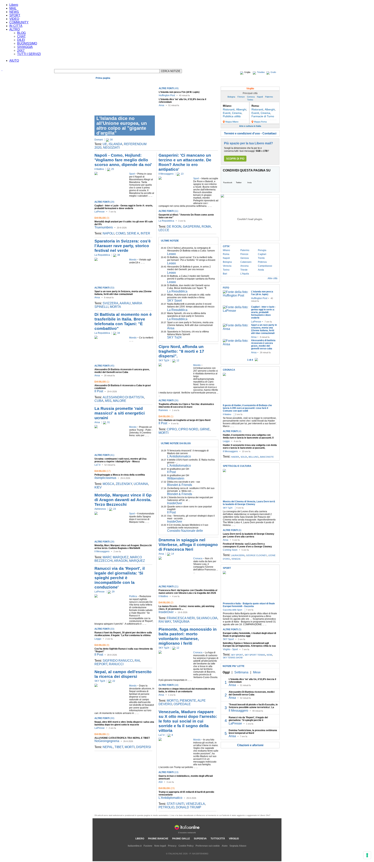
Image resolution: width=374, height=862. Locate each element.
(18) (168, 685)
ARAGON (121, 560)
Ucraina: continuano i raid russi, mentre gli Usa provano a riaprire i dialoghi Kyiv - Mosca (120, 460)
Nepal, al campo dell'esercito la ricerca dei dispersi (123, 674)
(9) (101, 645)
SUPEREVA (200, 838)
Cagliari (262, 254)
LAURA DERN (237, 555)
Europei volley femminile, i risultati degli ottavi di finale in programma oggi (249, 634)
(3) (101, 218)
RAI (137, 660)
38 (118, 255)
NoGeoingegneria (106, 741)
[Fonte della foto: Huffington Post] (236, 295)
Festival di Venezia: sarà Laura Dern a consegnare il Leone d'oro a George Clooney (247, 545)
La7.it (97, 464)
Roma (226, 254)
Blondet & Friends (179, 484)
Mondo (124, 82)
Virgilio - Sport (230, 649)
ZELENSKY (124, 484)
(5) (232, 629)
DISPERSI (143, 747)
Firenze (241, 97)
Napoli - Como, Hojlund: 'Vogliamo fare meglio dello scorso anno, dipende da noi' (123, 160)
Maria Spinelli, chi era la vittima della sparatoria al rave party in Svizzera (186, 314)
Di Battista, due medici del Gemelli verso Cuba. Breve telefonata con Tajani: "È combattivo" (188, 288)
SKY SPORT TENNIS (255, 655)
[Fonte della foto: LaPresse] (236, 310)
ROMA (206, 226)
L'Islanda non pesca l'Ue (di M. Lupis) (179, 92)
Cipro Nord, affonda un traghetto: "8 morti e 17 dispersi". (181, 351)
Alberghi (241, 109)
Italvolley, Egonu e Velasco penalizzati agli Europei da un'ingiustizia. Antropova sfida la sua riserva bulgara (249, 646)
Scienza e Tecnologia (181, 82)
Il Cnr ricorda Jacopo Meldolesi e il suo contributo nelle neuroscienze (187, 526)
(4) (232, 431)
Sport (165, 82)
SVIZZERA (110, 303)
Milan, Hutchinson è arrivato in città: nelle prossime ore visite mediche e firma (189, 296)
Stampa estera (270, 82)
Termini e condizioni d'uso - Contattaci (250, 133)
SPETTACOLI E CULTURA (237, 466)
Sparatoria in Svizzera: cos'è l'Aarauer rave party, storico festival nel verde (122, 246)
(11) (168, 211)
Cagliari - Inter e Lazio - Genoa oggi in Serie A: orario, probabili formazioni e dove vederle (123, 207)
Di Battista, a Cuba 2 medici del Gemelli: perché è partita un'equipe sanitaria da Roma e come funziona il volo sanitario (191, 279)
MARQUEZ (137, 560)
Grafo (273, 72)
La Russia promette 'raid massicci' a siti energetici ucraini (119, 413)
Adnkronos (100, 509)
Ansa (161, 105)
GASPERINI (191, 226)
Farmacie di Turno (262, 116)
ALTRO (14, 29)
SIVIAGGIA (25, 47)
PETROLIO (166, 807)
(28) (104, 541)
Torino (250, 100)
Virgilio (250, 88)
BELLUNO (253, 457)
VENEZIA (235, 559)
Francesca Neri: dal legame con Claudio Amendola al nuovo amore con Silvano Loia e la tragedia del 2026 (188, 591)
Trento (261, 258)
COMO (120, 233)
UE (105, 144)
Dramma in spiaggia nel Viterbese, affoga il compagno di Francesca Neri (188, 544)
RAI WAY (165, 621)
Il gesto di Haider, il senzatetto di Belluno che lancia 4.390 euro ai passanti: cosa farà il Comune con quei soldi (247, 408)
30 (111, 139)
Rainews (163, 410)
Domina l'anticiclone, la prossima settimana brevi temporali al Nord (253, 731)
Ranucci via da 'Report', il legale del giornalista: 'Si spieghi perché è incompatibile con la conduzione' (119, 577)
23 (114, 509)
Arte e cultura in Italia (250, 126)
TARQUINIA (181, 621)
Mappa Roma (260, 122)
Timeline (261, 72)
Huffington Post (167, 95)
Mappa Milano (231, 122)
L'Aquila (244, 273)
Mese (257, 672)
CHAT (21, 36)
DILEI (21, 40)
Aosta (261, 269)
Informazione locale (247, 82)
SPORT (14, 15)
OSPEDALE (182, 704)
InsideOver (174, 503)
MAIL (13, 8)
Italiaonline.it (135, 845)
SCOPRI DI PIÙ (235, 158)
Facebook (227, 182)
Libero (13, 4)
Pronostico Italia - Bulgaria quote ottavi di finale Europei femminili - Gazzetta (249, 605)
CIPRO (172, 429)
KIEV (98, 487)
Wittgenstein (175, 478)
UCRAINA (141, 484)
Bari (225, 273)
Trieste (244, 269)
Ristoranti (229, 109)
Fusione (148, 845)
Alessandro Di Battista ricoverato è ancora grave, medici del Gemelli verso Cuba (122, 371)
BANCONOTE (267, 457)
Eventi (226, 113)
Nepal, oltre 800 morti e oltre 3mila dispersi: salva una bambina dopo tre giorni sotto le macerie (124, 723)
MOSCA (108, 484)
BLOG (21, 33)
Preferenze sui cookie (208, 845)
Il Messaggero (101, 551)
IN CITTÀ (15, 26)
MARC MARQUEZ (116, 557)
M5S (108, 400)
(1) (101, 381)
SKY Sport (174, 300)
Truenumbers (103, 227)
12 (177, 360)
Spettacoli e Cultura (149, 82)
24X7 (21, 50)
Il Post (98, 391)
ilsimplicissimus (105, 477)
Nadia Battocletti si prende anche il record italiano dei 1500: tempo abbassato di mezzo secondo (190, 307)
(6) (232, 530)
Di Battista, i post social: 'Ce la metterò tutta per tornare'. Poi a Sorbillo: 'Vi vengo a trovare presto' (191, 260)
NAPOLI (108, 233)
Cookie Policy (186, 845)
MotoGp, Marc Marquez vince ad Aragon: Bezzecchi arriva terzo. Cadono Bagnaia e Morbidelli (123, 547)
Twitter (239, 182)
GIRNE (205, 429)
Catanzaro (245, 262)
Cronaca (101, 82)
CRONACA (229, 369)
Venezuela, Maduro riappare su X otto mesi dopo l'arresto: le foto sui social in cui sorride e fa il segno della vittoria (188, 721)
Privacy (172, 845)
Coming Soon (230, 550)
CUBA (98, 400)
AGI (160, 782)
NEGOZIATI (111, 147)
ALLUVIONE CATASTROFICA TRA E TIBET (122, 738)
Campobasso (265, 266)
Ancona (244, 266)
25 (112, 169)
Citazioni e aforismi (250, 745)
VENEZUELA (195, 803)
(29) (104, 202)
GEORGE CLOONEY (256, 555)
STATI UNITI (175, 803)
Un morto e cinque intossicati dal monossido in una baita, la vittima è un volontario (187, 690)
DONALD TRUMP (188, 807)
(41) (104, 455)
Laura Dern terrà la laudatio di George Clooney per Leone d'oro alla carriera (248, 535)
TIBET (119, 747)
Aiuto (225, 845)
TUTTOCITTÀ (218, 838)
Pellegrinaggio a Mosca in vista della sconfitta (119, 474)
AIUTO (14, 60)
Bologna (231, 97)
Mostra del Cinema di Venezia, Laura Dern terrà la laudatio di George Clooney (249, 503)
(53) (104, 287)
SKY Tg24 (99, 681)
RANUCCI (116, 664)
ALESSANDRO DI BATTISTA (123, 397)
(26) (168, 400)
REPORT (100, 664)
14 (172, 553)
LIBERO (139, 838)
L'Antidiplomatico (179, 456)
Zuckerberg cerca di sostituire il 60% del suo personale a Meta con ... (190, 489)
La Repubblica (102, 255)
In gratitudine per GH (178, 469)
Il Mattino (99, 169)
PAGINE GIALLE (181, 838)
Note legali (160, 845)
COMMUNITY (19, 22)
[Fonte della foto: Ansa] (236, 328)
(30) (104, 718)
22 (113, 681)
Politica (133, 82)
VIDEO (14, 18)
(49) (169, 88)
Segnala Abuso (237, 845)
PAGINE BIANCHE (158, 838)
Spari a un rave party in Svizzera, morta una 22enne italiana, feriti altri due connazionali (123, 293)
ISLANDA (115, 144)
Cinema (237, 113)
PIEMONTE (188, 700)
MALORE (119, 400)
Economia (113, 82)
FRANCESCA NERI (181, 618)
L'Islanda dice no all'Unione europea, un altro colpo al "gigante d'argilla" (121, 126)
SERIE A (133, 233)
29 (113, 591)
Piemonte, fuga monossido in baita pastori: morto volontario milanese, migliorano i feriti (188, 636)
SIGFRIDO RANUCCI (118, 660)
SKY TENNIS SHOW (233, 657)
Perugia (262, 250)
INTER (145, 233)
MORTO (172, 700)
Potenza (262, 262)
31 (108, 422)
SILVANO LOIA (206, 618)
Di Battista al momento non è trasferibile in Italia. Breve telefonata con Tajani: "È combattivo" (123, 321)
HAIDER (235, 457)
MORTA (115, 306)
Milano (226, 250)
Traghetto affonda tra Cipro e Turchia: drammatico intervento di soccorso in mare (186, 405)
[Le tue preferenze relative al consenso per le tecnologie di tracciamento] (367, 855)
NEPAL (108, 747)
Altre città (272, 278)
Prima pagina (103, 78)
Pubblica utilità (232, 116)
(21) (168, 586)
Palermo (269, 97)
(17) (102, 471)
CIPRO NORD (188, 429)
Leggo (97, 638)
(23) (167, 788)
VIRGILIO (234, 838)
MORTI (130, 747)
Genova (251, 97)
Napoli (260, 97)
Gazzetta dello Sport (232, 610)
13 (182, 173)
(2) (166, 602)
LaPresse (99, 211)
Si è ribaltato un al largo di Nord (184, 420)
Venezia (227, 266)
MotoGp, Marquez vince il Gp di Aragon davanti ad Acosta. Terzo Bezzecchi (123, 500)
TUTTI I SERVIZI (29, 54)
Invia (249, 182)
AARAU (125, 303)
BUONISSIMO (27, 43)
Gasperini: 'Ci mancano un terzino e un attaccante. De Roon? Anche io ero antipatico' (185, 162)
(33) (104, 629)
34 (118, 333)
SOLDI (244, 457)
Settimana (241, 672)
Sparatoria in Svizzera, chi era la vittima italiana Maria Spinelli (188, 333)
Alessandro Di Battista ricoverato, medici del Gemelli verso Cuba (251, 693)
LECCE (164, 230)
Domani (98, 139)
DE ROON (174, 226)
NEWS (14, 11)
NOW (269, 655)
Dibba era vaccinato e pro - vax (183, 481)
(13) (168, 772)
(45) (104, 365)
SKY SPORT (237, 655)
